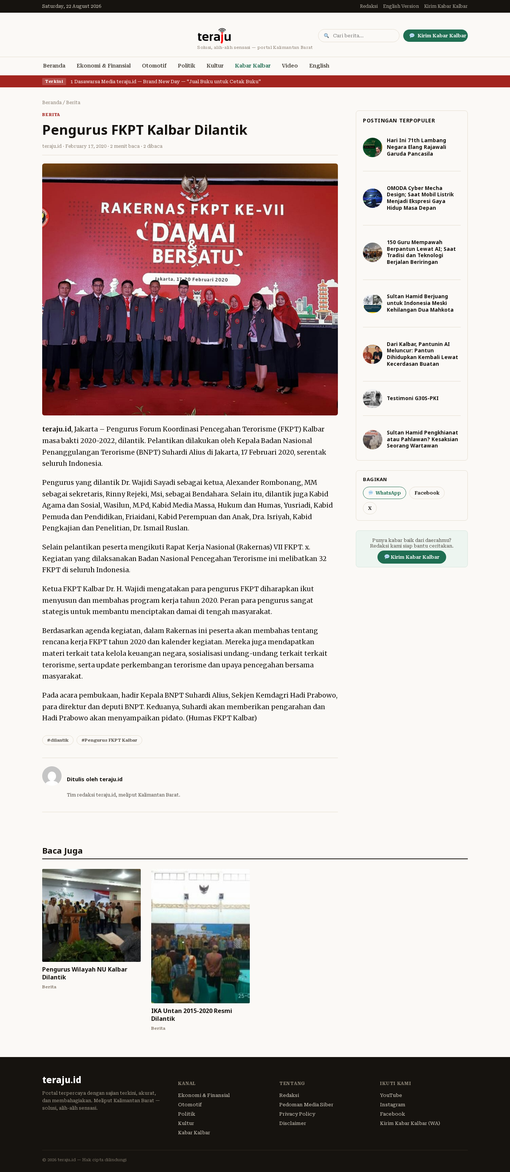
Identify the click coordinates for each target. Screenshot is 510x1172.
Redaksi (369, 6)
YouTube (391, 1095)
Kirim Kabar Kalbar (446, 6)
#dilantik (58, 740)
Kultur (215, 66)
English (319, 66)
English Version (401, 6)
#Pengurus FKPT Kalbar (109, 740)
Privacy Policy (297, 1114)
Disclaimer (292, 1123)
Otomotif (154, 66)
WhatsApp (388, 493)
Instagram (392, 1104)
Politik (186, 66)
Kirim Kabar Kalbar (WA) (410, 1123)
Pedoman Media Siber (306, 1104)
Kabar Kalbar (253, 66)
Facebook (426, 493)
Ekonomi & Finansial (104, 66)
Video (290, 66)
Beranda (54, 66)
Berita (73, 102)
